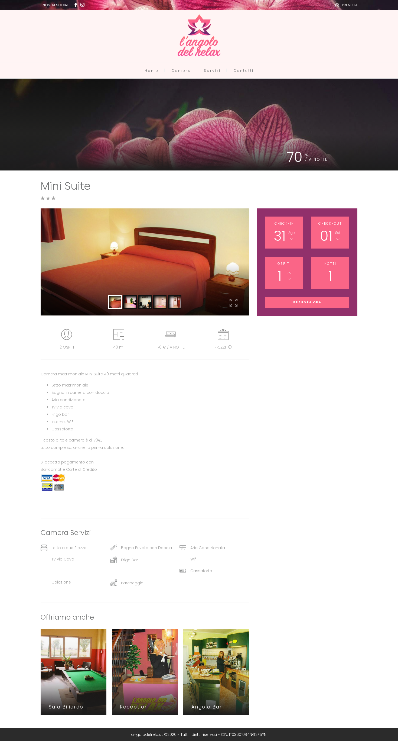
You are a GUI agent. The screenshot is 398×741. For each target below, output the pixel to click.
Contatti (243, 70)
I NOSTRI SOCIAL (54, 5)
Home (152, 70)
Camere (181, 70)
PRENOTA (349, 5)
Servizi (212, 70)
